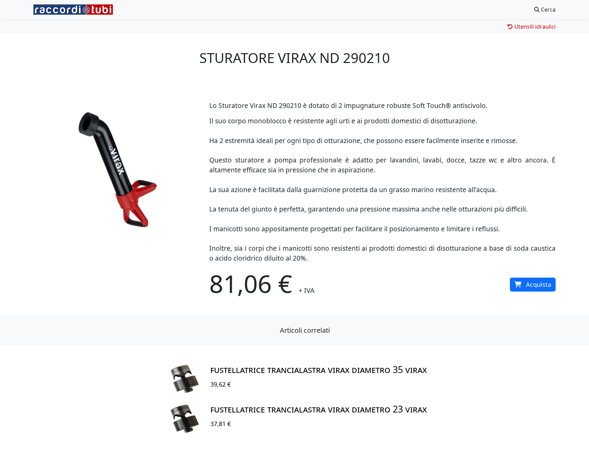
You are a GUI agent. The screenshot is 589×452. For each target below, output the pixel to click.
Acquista (538, 284)
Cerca (548, 9)
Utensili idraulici (534, 26)
